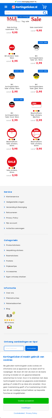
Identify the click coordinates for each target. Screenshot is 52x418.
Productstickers (13, 245)
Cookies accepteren (26, 401)
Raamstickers (12, 256)
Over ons (10, 293)
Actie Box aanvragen (15, 228)
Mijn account (11, 223)
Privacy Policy (31, 413)
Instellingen (26, 408)
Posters (9, 261)
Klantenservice (12, 197)
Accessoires (11, 271)
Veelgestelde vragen (15, 202)
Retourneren (11, 212)
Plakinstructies (12, 298)
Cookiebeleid (19, 413)
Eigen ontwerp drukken (16, 277)
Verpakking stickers (14, 250)
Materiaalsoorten (13, 303)
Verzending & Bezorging (16, 207)
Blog (8, 309)
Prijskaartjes (11, 266)
